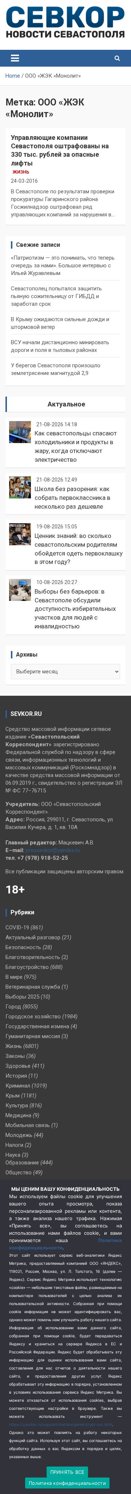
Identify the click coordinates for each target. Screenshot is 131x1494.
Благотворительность (32, 957)
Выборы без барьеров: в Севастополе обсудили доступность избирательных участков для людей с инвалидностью (75, 609)
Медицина (18, 1115)
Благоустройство (27, 967)
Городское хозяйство (33, 1016)
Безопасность (23, 947)
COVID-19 (17, 927)
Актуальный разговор (32, 937)
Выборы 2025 (22, 996)
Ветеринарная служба (32, 987)
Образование (22, 1162)
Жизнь (21, 172)
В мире (14, 977)
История (16, 1076)
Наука (12, 1155)
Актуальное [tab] (66, 404)
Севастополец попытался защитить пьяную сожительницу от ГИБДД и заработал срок (56, 296)
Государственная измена (37, 1026)
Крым (12, 1095)
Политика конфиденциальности (67, 1483)
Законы (15, 1056)
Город (13, 1006)
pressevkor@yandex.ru (53, 850)
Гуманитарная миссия (32, 1036)
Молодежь (18, 1135)
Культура (16, 1105)
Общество (18, 1172)
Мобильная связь (27, 1125)
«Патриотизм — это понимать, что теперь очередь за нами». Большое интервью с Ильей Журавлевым (63, 265)
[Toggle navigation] (14, 58)
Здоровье (18, 1066)
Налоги (14, 1145)
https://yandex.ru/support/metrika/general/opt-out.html (60, 1424)
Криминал (17, 1085)
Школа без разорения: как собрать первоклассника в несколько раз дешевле (72, 497)
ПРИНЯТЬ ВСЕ (67, 1472)
